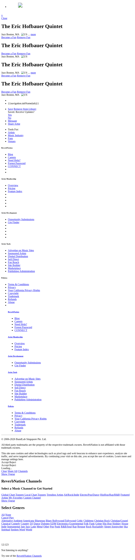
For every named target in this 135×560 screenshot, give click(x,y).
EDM (53, 523)
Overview (13, 185)
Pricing (11, 188)
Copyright (13, 293)
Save (10, 109)
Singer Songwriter (113, 526)
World (29, 529)
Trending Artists (55, 494)
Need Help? (14, 160)
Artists (11, 132)
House (125, 523)
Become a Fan (8, 37)
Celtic (80, 520)
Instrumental (13, 526)
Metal (40, 526)
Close (4, 18)
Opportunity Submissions (21, 219)
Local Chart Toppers (35, 494)
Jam (23, 526)
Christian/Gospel (119, 520)
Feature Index (15, 191)
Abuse (11, 302)
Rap (74, 526)
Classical (6, 523)
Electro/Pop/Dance (89, 494)
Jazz (28, 526)
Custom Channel (32, 497)
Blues (49, 520)
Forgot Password (17, 163)
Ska (126, 526)
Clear (4, 471)
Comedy (15, 523)
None (8, 514)
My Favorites (16, 497)
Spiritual (5, 529)
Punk (57, 526)
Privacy (12, 287)
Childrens (88, 520)
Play (11, 517)
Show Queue (8, 474)
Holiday (116, 523)
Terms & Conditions (18, 284)
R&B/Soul (66, 526)
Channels (23, 471)
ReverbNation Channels (29, 555)
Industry (16, 135)
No (9, 117)
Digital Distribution (18, 256)
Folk (86, 523)
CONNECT (14, 166)
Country (25, 523)
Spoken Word (18, 529)
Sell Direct (13, 259)
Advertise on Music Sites (21, 250)
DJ (31, 523)
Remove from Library (25, 109)
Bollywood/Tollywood (64, 520)
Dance (37, 523)
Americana (28, 520)
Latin (33, 526)
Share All (12, 471)
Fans (10, 138)
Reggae (81, 526)
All (3, 514)
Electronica (63, 523)
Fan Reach (13, 262)
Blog (10, 154)
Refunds (12, 299)
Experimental (76, 523)
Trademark (13, 296)
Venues (11, 141)
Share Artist (14, 123)
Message (12, 120)
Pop (52, 526)
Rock (89, 526)
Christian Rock (102, 520)
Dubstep (45, 523)
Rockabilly (98, 526)
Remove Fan (23, 37)
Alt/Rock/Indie (71, 494)
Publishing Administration (21, 271)
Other (46, 526)
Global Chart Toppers (12, 494)
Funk (92, 523)
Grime (98, 523)
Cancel (5, 517)
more (33, 34)
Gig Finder (13, 222)
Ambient (17, 520)
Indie (4, 526)
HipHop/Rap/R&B (110, 494)
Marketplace (14, 268)
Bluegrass (40, 520)
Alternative (7, 520)
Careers (12, 157)
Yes (10, 115)
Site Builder (14, 265)
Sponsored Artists (17, 253)
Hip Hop (107, 523)
